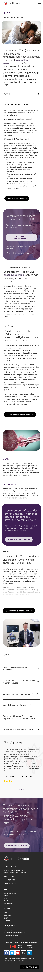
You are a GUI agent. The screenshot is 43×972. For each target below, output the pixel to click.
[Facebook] (6, 952)
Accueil (5, 18)
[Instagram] (23, 952)
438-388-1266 (9, 876)
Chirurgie (8, 909)
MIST (6, 889)
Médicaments (9, 926)
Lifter (22, 961)
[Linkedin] (29, 952)
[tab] (21, 666)
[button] (21, 440)
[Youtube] (17, 952)
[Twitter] (12, 952)
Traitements (13, 18)
